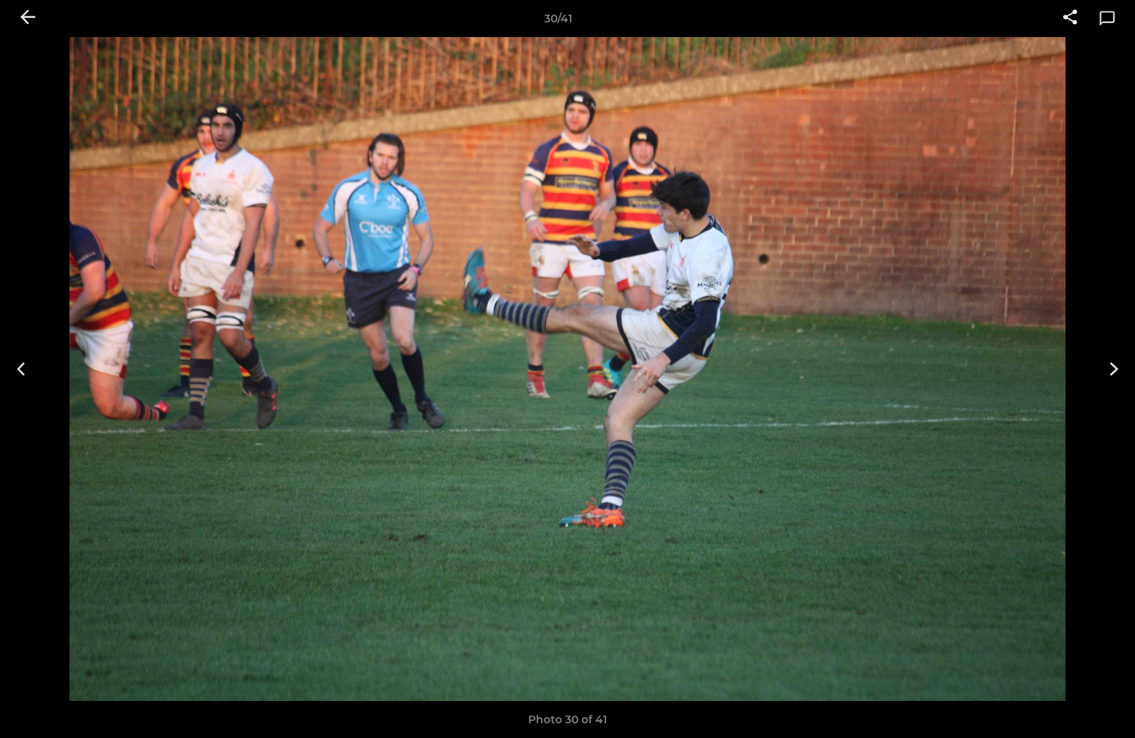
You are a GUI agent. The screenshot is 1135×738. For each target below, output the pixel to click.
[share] (1070, 18)
